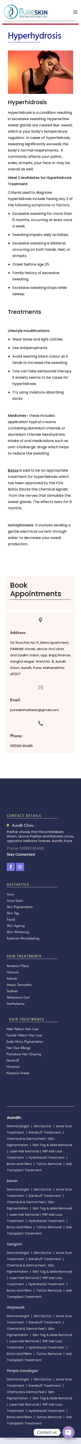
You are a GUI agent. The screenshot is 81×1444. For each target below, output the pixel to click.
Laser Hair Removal (24, 1151)
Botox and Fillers (19, 1164)
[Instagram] (20, 867)
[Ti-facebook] (11, 867)
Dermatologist (18, 1126)
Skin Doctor (43, 1126)
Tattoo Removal (49, 1164)
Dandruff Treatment (45, 1132)
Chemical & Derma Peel (26, 1138)
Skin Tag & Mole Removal (52, 1145)
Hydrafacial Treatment (47, 1157)
